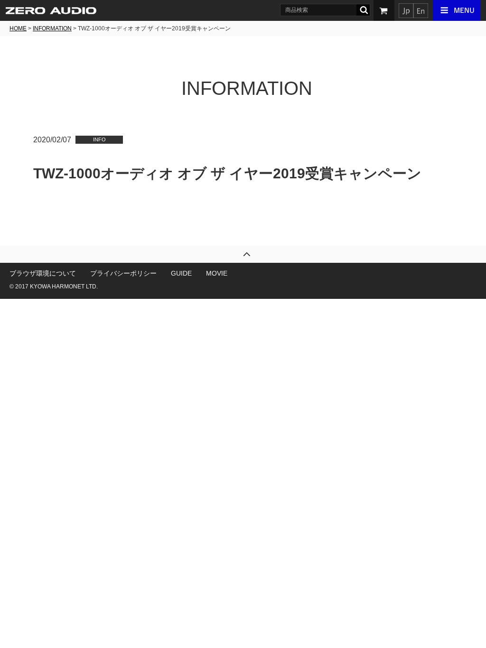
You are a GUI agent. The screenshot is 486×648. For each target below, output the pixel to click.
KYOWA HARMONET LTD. (64, 286)
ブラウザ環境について (42, 273)
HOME (18, 28)
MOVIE (216, 273)
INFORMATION (52, 28)
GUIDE (181, 273)
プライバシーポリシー (123, 273)
